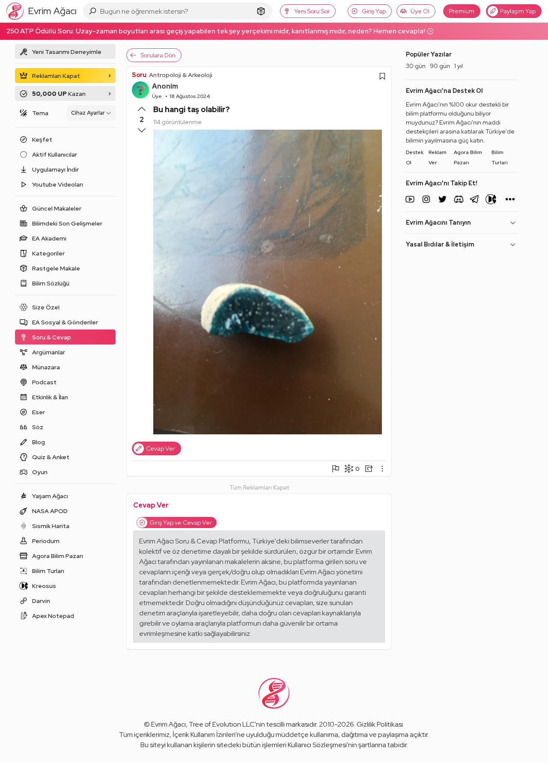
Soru (139, 75)
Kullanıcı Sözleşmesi (317, 744)
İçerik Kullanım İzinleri (204, 734)
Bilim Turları (499, 157)
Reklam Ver (438, 157)
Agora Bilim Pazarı (468, 157)
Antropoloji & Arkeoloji (180, 75)
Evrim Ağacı (168, 724)
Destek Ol (414, 157)
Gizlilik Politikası (380, 724)
